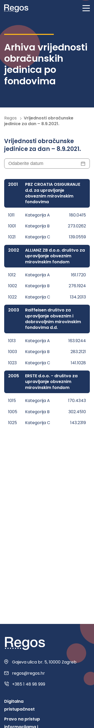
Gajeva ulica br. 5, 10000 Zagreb (44, 662)
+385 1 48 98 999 (28, 684)
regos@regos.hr (28, 673)
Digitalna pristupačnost (19, 705)
